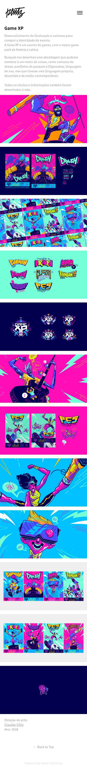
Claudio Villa (13, 724)
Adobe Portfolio (52, 763)
